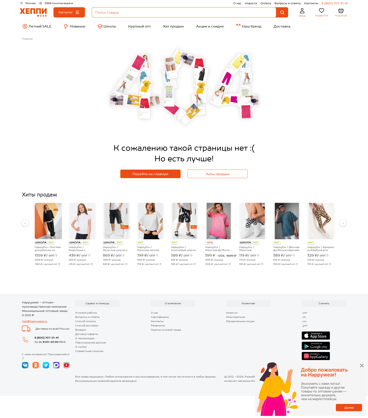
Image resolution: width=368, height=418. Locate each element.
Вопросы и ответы (288, 3)
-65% (209, 242)
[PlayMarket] (316, 346)
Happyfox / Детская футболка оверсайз (286, 249)
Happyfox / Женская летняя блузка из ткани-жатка (148, 249)
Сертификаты (160, 317)
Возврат (80, 329)
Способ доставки (86, 325)
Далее (349, 407)
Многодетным (235, 317)
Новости (251, 3)
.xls (304, 317)
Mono (255, 380)
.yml (304, 325)
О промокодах (85, 338)
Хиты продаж (217, 174)
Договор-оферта (86, 334)
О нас (237, 3)
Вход (302, 15)
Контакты (311, 3)
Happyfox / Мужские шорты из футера (116, 249)
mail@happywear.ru (34, 321)
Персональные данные (90, 342)
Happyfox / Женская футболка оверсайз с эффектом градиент (218, 249)
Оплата (265, 3)
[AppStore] (316, 336)
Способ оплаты (85, 321)
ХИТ (51, 242)
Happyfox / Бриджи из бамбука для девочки (320, 249)
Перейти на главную (150, 174)
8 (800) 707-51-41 (335, 3)
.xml (304, 312)
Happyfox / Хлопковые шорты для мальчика (183, 249)
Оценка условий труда (166, 329)
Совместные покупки (89, 351)
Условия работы (86, 312)
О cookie (80, 346)
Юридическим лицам (240, 321)
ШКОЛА (41, 242)
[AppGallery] (316, 356)
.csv (304, 321)
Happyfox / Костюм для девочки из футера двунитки (48, 249)
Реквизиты (158, 325)
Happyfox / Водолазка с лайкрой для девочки (77, 249)
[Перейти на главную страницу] (33, 12)
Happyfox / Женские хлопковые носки (251, 249)
